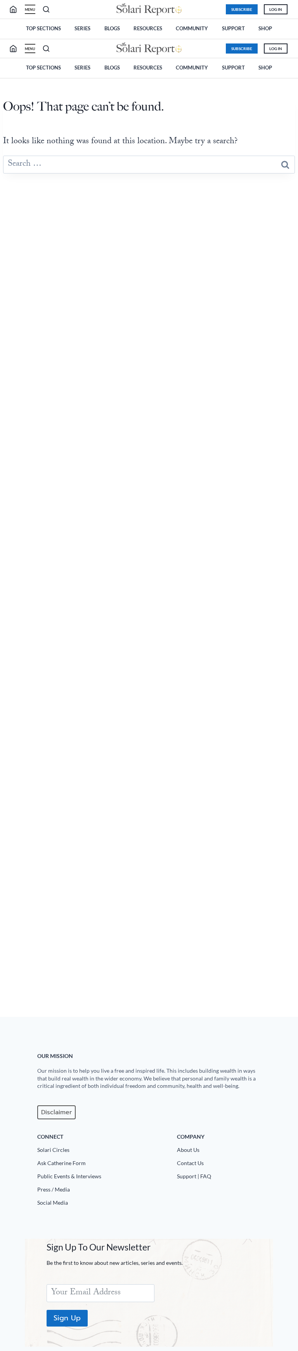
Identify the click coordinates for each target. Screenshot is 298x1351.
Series (82, 28)
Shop (265, 28)
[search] (16, 9)
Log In (275, 9)
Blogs (112, 28)
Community (192, 28)
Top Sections (43, 28)
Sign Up (67, 1318)
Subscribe (241, 9)
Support (233, 28)
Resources (147, 28)
